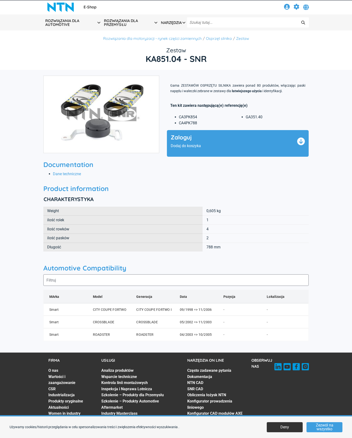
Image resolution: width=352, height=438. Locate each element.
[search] (303, 22)
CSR (52, 389)
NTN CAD (195, 382)
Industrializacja (61, 395)
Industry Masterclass (119, 413)
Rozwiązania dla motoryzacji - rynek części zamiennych (152, 38)
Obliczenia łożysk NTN (206, 395)
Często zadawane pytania (209, 370)
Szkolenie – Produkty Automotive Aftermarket (130, 404)
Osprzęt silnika (219, 38)
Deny (284, 427)
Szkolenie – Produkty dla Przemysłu (132, 395)
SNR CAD (195, 389)
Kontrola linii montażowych (124, 382)
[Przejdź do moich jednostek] (296, 7)
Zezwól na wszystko (324, 427)
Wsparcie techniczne (119, 376)
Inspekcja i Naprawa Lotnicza (126, 389)
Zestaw (242, 38)
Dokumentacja (199, 376)
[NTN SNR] (60, 7)
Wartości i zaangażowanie (61, 379)
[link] (287, 7)
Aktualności (58, 407)
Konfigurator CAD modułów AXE (215, 413)
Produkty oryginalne (65, 401)
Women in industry (64, 413)
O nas (53, 370)
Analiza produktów (117, 370)
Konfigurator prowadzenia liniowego (209, 404)
